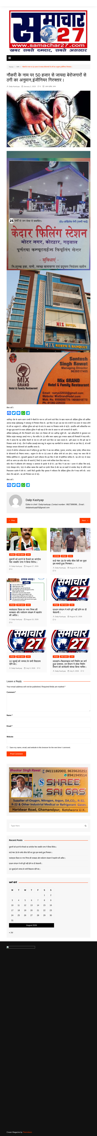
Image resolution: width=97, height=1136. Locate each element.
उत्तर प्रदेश (48, 86)
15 (44, 905)
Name (10, 715)
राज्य (54, 86)
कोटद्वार (12, 554)
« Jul (11, 933)
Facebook (78, 3)
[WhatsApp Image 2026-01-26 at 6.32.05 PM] (48, 210)
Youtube (88, 3)
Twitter (81, 3)
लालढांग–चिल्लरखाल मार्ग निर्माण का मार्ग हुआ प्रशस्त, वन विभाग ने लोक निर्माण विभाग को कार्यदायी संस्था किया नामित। (70, 664)
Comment (11, 692)
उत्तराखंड (56, 556)
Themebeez (27, 1132)
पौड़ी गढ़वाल (20, 554)
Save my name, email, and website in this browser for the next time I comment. (40, 747)
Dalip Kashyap (14, 86)
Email (9, 726)
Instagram (85, 3)
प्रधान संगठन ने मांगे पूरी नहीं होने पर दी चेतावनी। (25, 863)
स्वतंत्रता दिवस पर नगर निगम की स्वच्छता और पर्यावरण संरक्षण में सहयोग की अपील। (25, 612)
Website (10, 737)
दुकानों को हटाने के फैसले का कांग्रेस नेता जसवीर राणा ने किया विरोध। (33, 847)
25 (19, 915)
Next (84, 520)
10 (12, 905)
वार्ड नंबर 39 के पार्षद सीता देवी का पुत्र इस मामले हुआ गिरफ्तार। (31, 852)
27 (31, 915)
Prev (13, 520)
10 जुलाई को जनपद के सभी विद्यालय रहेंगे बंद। (25, 869)
